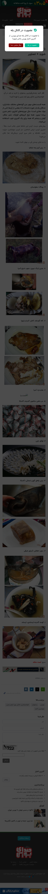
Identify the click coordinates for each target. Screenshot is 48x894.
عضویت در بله (32, 45)
